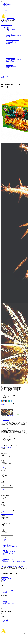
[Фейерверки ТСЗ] (5, 581)
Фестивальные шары (10, 58)
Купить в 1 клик (4, 406)
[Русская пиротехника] (6, 578)
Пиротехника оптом (7, 6)
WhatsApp (5, 22)
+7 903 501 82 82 (4, 21)
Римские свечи (9, 60)
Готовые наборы (9, 65)
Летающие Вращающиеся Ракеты (13, 59)
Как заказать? (6, 598)
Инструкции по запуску (8, 603)
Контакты (5, 10)
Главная (5, 3)
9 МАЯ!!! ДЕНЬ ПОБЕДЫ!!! (7, 559)
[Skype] (9, 401)
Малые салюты (11, 29)
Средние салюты (12, 30)
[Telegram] (11, 401)
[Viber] (6, 401)
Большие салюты (12, 31)
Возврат (5, 601)
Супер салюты (11, 33)
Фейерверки (8, 67)
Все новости (3, 560)
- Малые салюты (6, 540)
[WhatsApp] (8, 401)
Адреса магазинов (7, 4)
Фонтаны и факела (10, 61)
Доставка (5, 9)
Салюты (7, 56)
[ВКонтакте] (1, 401)
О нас (4, 588)
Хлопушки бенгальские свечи (12, 63)
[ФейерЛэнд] (4, 579)
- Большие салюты (7, 543)
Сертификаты (6, 591)
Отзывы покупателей (8, 590)
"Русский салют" (11, 415)
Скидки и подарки (7, 5)
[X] (5, 401)
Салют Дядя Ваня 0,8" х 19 (6, 491)
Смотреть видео (9, 443)
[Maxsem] (3, 582)
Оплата (4, 7)
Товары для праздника (11, 66)
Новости (5, 589)
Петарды (8, 62)
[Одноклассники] (2, 401)
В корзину (3, 467)
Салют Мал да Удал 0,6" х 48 (7, 514)
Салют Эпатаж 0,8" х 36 (6, 447)
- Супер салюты (6, 544)
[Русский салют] (4, 577)
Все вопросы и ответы (5, 570)
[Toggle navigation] (1, 1)
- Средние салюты (7, 541)
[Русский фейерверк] (5, 575)
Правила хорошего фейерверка (10, 597)
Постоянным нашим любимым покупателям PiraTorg (12, 566)
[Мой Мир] (4, 401)
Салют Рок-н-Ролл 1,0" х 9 (6, 469)
